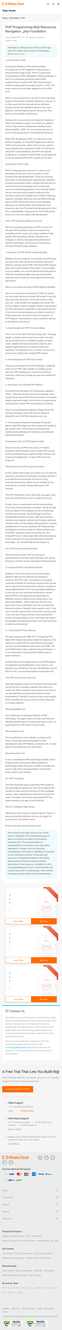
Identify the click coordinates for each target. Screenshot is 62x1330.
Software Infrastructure (13, 1258)
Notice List (49, 1308)
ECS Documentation (23, 1253)
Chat (10, 1111)
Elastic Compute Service (13, 1236)
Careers (5, 1308)
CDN (28, 1236)
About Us (15, 1308)
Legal (39, 1308)
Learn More (18, 921)
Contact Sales (27, 1111)
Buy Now (44, 921)
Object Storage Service (12, 1241)
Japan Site (7, 1253)
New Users (46, 1258)
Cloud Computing (23, 1270)
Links (4, 1311)
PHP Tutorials (34, 1275)
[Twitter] (52, 1157)
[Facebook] (40, 1157)
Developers (49, 1270)
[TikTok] (11, 1162)
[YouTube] (4, 1162)
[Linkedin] (46, 1157)
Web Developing (9, 1275)
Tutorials (23, 1275)
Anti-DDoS (36, 1236)
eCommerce (30, 1241)
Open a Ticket (14, 1129)
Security (54, 1241)
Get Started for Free (17, 1088)
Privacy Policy (28, 1308)
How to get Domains (43, 1253)
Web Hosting (43, 1241)
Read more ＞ (20, 54)
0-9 (21, 1292)
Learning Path (32, 1258)
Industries (37, 1270)
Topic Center (8, 1270)
